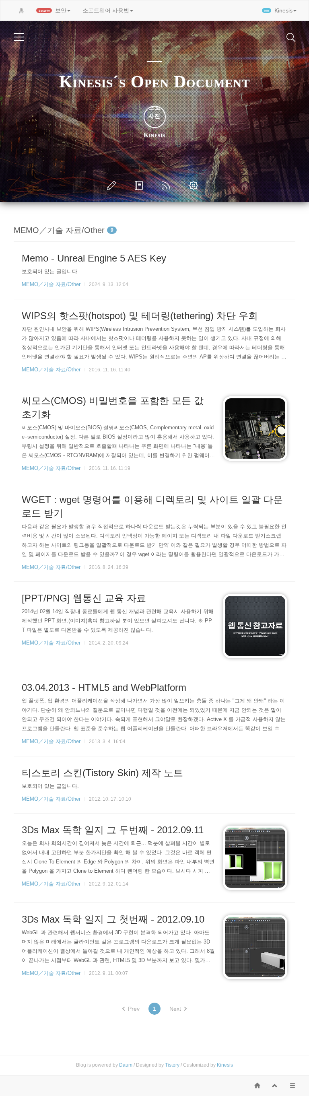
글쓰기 (113, 185)
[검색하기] (291, 37)
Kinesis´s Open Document (154, 81)
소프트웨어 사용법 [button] (105, 10)
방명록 (140, 185)
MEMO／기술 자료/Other (51, 284)
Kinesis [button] (278, 10)
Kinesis (225, 1065)
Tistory (172, 1065)
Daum (125, 1065)
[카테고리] (19, 37)
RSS (167, 185)
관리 (195, 185)
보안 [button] (53, 10)
